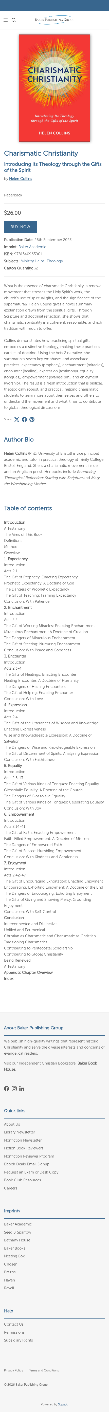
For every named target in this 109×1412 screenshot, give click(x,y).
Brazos (10, 1272)
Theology (55, 261)
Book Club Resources (22, 1180)
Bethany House (17, 1240)
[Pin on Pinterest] (31, 419)
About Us (12, 1124)
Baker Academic (32, 247)
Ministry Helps (33, 261)
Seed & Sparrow (17, 1232)
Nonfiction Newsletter (23, 1140)
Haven (9, 1280)
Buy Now (20, 227)
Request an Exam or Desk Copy (31, 1172)
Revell (9, 1288)
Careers (10, 1188)
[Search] (16, 20)
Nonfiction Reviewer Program (29, 1156)
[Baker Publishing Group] (54, 20)
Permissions (14, 1332)
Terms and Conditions (44, 1370)
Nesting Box (14, 1256)
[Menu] (5, 20)
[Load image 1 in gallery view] (54, 88)
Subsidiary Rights (18, 1340)
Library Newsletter (19, 1132)
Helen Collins (20, 178)
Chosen (10, 1264)
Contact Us (14, 1324)
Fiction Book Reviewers (23, 1148)
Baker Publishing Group (31, 1384)
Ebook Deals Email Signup (26, 1164)
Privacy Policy (13, 1370)
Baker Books (14, 1248)
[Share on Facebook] (24, 419)
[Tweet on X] (16, 419)
